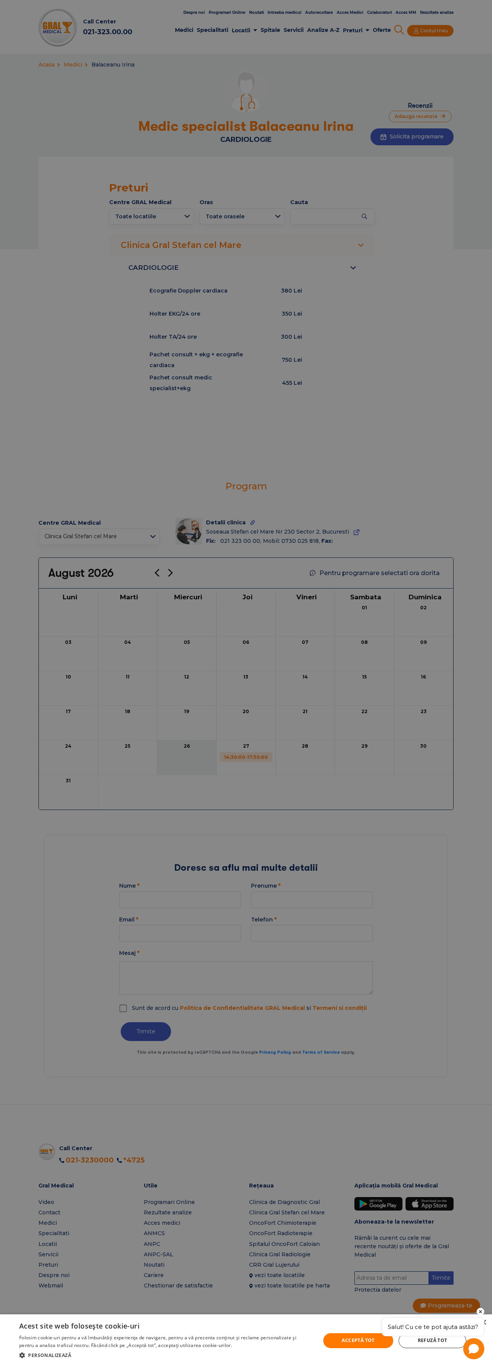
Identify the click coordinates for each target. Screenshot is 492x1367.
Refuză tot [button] (432, 1340)
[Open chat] (473, 1348)
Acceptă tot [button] (358, 1340)
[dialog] (246, 1340)
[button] (165, 1355)
